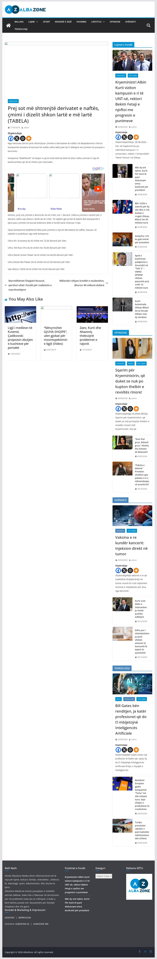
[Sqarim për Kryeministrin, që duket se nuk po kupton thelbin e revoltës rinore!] (132, 348)
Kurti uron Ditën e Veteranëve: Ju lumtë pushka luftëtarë (141, 608)
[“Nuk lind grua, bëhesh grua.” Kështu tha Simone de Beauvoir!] (122, 448)
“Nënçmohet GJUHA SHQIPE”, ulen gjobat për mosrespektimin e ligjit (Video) (55, 336)
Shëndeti (130, 21)
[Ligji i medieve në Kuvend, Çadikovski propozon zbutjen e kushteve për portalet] (20, 308)
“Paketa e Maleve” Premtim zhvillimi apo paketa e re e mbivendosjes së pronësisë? (142, 475)
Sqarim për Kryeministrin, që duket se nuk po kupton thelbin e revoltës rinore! (130, 381)
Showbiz (81, 21)
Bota (119, 699)
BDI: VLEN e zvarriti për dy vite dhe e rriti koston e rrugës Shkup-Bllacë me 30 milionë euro (142, 213)
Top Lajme (133, 75)
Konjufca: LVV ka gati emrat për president (142, 239)
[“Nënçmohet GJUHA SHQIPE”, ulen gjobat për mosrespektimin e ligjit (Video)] (56, 308)
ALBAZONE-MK (40, 923)
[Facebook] (10, 138)
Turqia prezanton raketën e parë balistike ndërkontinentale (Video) (142, 830)
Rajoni (130, 363)
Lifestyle (96, 21)
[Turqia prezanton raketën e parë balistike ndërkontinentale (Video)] (122, 832)
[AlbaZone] (8, 25)
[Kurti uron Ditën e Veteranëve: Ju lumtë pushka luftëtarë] (122, 611)
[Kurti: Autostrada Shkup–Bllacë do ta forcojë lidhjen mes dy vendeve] (122, 311)
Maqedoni (13, 101)
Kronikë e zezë (63, 21)
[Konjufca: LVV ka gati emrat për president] (122, 241)
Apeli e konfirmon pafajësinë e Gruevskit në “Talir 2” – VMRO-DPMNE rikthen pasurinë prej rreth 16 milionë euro (142, 271)
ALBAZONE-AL (22, 923)
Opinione (115, 21)
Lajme (31, 21)
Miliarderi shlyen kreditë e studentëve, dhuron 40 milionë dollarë (81, 283)
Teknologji (21, 29)
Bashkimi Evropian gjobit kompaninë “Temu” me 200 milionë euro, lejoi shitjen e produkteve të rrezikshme (142, 795)
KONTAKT (10, 917)
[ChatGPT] (22, 138)
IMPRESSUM (24, 917)
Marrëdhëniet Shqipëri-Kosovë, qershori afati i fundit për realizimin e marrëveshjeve (30, 285)
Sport (46, 21)
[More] (28, 138)
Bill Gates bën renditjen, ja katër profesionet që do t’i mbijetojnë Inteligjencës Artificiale (131, 719)
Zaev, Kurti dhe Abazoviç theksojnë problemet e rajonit (90, 336)
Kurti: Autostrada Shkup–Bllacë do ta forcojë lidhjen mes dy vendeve (142, 309)
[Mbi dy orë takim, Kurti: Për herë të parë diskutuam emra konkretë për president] (122, 181)
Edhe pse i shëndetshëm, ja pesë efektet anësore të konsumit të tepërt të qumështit (142, 641)
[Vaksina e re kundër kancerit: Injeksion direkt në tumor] (132, 515)
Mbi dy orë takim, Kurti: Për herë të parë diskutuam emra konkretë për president (141, 178)
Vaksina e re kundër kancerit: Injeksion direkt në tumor (131, 545)
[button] (36, 22)
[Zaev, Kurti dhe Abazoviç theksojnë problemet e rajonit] (92, 308)
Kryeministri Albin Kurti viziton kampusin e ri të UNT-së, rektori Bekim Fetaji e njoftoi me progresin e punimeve (130, 101)
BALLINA (19, 21)
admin (26, 127)
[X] (16, 138)
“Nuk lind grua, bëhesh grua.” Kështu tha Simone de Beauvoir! (142, 445)
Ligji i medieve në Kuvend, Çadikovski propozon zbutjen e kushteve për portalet (20, 338)
